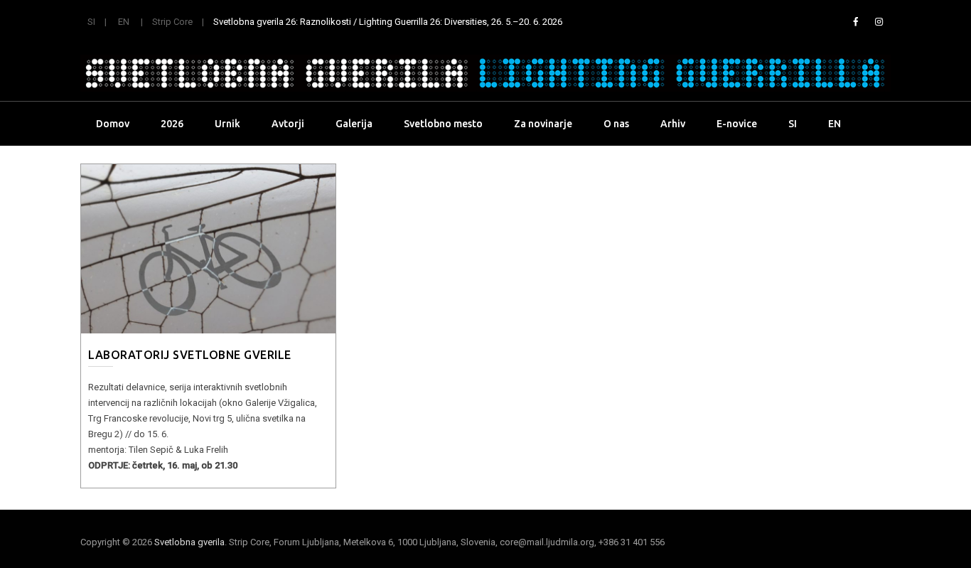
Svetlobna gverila (189, 542)
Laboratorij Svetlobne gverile (189, 354)
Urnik (227, 123)
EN (123, 21)
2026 (172, 123)
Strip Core (172, 21)
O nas (616, 123)
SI (91, 21)
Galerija (354, 123)
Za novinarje (543, 123)
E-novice (737, 123)
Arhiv (672, 123)
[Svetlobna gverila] (485, 73)
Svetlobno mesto (443, 123)
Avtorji (288, 123)
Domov (112, 123)
